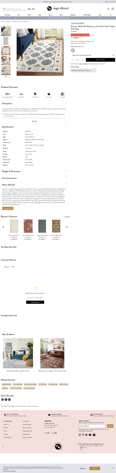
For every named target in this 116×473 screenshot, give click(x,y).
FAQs (5, 431)
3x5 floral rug (42, 384)
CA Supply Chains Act (98, 445)
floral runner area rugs (30, 384)
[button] (113, 9)
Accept (94, 468)
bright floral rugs (6, 384)
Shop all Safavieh (7, 208)
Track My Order (8, 421)
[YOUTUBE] (90, 435)
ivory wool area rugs (29, 388)
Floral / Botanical (14, 21)
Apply (80, 64)
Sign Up (110, 426)
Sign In (86, 64)
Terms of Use (89, 431)
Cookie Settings (27, 424)
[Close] (113, 468)
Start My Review (35, 302)
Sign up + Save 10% (110, 2)
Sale (110, 15)
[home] (58, 10)
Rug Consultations (27, 437)
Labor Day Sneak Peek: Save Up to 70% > (58, 18)
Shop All (67, 217)
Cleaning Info (26, 434)
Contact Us (47, 421)
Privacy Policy (82, 431)
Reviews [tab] (6, 266)
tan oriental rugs (18, 384)
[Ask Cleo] (31, 9)
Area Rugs (7, 15)
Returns (6, 434)
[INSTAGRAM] (80, 435)
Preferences (82, 468)
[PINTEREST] (86, 435)
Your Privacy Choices (83, 448)
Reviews (6, 428)
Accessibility (26, 421)
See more (34, 121)
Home (2, 21)
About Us (6, 424)
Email (52, 433)
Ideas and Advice (27, 428)
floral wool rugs (64, 384)
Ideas (100, 15)
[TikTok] (94, 435)
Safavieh (74, 31)
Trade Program (87, 15)
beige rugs (4, 388)
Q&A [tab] (13, 266)
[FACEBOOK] (83, 435)
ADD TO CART (100, 60)
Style (39, 15)
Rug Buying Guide (27, 431)
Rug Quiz (73, 15)
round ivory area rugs (15, 388)
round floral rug (53, 384)
